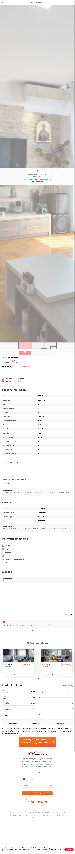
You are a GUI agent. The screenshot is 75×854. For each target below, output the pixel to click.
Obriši (32, 692)
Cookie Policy (25, 849)
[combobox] (40, 779)
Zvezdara (17, 361)
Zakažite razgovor (37, 793)
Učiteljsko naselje (7, 361)
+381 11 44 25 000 (38, 802)
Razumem (69, 849)
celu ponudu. (37, 182)
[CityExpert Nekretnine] (37, 3)
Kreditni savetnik (27, 758)
